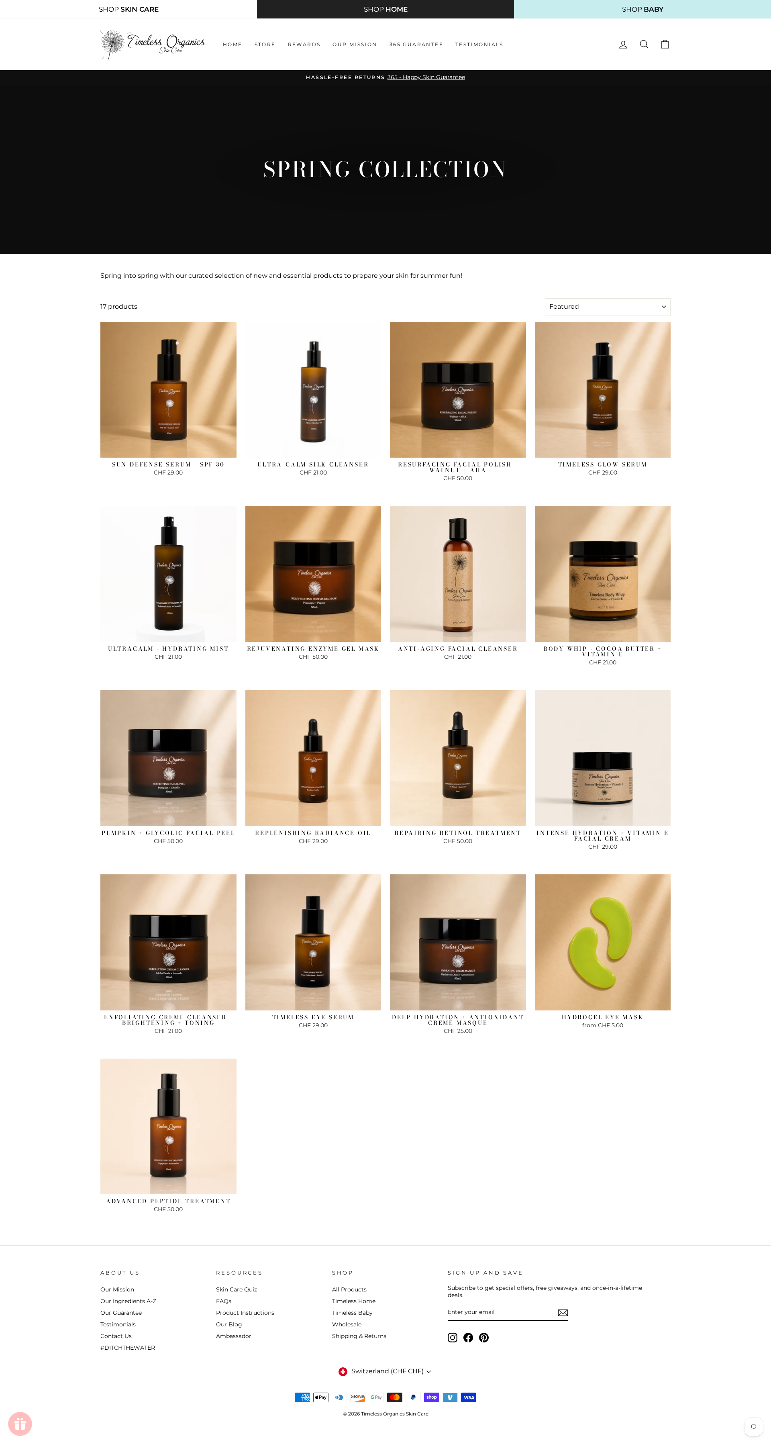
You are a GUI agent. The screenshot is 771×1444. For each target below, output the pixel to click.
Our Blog (229, 1324)
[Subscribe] (563, 1313)
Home (233, 44)
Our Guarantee (121, 1313)
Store (265, 44)
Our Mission (354, 44)
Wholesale (346, 1324)
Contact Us (116, 1336)
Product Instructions (245, 1313)
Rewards (304, 44)
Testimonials (479, 44)
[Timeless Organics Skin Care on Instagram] (452, 1337)
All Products (349, 1289)
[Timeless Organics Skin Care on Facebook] (468, 1337)
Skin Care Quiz (236, 1289)
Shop (129, 9)
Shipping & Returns (359, 1336)
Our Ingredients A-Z (128, 1301)
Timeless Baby (352, 1313)
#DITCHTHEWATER (127, 1347)
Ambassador (233, 1336)
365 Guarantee (416, 44)
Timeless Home (353, 1301)
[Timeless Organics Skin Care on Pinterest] (484, 1337)
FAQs (223, 1301)
